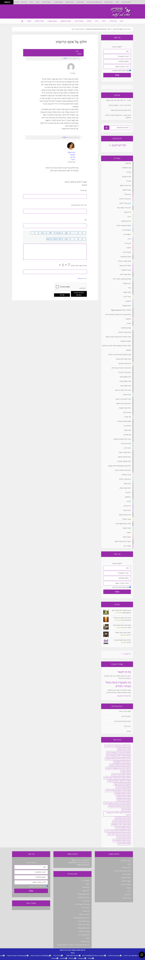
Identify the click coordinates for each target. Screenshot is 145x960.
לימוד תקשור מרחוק (110, 778)
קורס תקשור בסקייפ (123, 837)
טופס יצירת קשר (46, 2)
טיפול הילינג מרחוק (83, 924)
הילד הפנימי (125, 746)
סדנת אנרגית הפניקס (123, 790)
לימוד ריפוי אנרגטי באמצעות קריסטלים (117, 768)
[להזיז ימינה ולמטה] (2, 2)
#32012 (65, 137)
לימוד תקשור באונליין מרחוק (120, 774)
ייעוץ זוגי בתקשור (84, 914)
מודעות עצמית (52, 21)
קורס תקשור (125, 834)
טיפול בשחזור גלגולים (122, 755)
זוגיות (96, 21)
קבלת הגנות (125, 806)
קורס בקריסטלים (114, 806)
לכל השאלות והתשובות (124, 696)
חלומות (89, 21)
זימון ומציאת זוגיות (84, 935)
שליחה (62, 295)
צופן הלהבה (107, 803)
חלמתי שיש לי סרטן (125, 711)
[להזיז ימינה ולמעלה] (2, 1)
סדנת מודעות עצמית (123, 797)
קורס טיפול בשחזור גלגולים (121, 821)
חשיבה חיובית (79, 21)
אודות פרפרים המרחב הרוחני (94, 2)
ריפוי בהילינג (85, 908)
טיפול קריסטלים (66, 21)
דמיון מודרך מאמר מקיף (82, 904)
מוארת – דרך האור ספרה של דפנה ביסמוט (118, 100)
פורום (117, 2)
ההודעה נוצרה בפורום (79, 294)
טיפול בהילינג (111, 752)
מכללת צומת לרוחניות (122, 787)
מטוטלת (126, 784)
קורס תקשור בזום (113, 834)
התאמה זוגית (115, 746)
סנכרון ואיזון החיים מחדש (121, 803)
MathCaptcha (80, 278)
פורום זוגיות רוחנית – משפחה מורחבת (120, 105)
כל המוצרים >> (126, 654)
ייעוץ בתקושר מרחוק (123, 759)
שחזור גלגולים (15, 2)
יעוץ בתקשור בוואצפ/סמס (121, 762)
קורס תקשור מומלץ (83, 894)
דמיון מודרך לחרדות (83, 897)
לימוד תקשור (125, 771)
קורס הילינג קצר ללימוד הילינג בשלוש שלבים (118, 814)
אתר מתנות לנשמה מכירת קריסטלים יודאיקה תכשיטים (73, 945)
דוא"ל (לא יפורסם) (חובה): (79, 205)
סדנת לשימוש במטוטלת (122, 793)
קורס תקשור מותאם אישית (121, 840)
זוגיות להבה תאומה (123, 749)
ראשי (121, 21)
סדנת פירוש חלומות (123, 800)
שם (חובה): (83, 190)
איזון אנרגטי (85, 911)
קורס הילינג (125, 809)
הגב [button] (62, 58)
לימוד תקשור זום (124, 778)
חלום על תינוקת (126, 716)
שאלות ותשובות (69, 2)
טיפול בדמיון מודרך (123, 752)
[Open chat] (142, 955)
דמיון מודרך (24, 2)
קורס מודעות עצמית (83, 928)
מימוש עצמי (117, 784)
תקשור (37, 2)
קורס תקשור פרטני (123, 843)
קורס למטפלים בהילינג (122, 828)
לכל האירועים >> (117, 145)
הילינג (31, 2)
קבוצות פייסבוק (59, 2)
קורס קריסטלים (124, 831)
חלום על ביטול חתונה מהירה (122, 721)
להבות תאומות (114, 765)
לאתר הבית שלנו (126, 2)
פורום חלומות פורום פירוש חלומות (96, 29)
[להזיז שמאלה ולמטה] (1, 2)
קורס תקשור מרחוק (83, 921)
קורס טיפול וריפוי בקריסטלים (120, 824)
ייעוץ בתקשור (110, 759)
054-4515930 (72, 862)
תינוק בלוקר (127, 726)
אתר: (85, 220)
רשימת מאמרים (109, 2)
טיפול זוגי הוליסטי (84, 931)
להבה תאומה (125, 765)
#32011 (65, 58)
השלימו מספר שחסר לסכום (79, 265)
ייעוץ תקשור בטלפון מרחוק (81, 918)
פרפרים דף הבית (118, 29)
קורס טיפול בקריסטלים (122, 818)
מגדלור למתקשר (124, 781)
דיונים (109, 29)
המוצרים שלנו (80, 2)
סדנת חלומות (110, 790)
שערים (129, 731)
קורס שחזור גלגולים (111, 831)
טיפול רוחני (110, 755)
